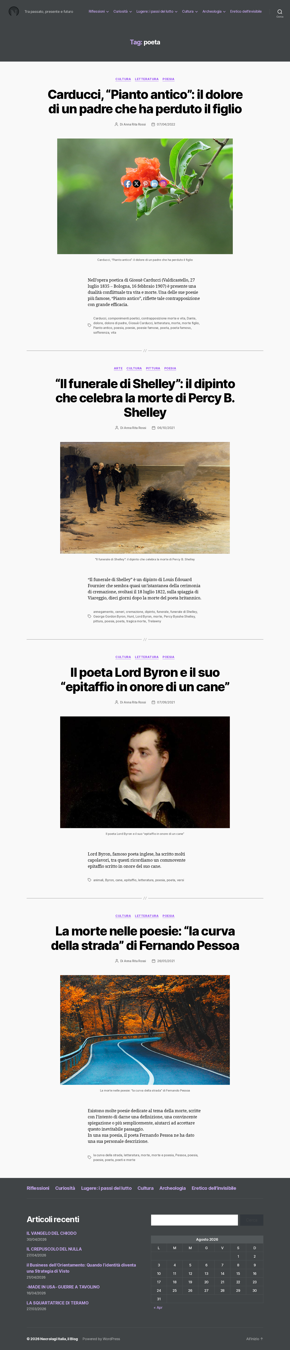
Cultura (188, 11)
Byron (109, 880)
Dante (191, 318)
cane (119, 880)
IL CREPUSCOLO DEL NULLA (54, 1249)
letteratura (147, 79)
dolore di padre (116, 323)
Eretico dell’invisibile (246, 11)
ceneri (119, 612)
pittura (98, 621)
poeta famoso (180, 328)
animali (98, 880)
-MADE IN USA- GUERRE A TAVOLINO (63, 1286)
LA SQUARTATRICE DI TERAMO (57, 1302)
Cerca (251, 1220)
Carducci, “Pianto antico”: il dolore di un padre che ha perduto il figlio (145, 101)
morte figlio (190, 323)
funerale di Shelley (183, 612)
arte (118, 368)
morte (175, 323)
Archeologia (212, 11)
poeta (120, 621)
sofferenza (101, 332)
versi (180, 880)
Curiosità (120, 11)
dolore (98, 323)
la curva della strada (107, 1155)
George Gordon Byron (109, 616)
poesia (168, 79)
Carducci (99, 318)
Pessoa (180, 1155)
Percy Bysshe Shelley (179, 616)
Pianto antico (102, 328)
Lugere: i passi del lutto (155, 11)
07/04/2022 (166, 124)
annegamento (103, 612)
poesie (98, 1160)
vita (113, 332)
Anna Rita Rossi (134, 124)
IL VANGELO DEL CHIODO (51, 1233)
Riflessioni (97, 11)
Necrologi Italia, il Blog (59, 1339)
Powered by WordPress (101, 1339)
